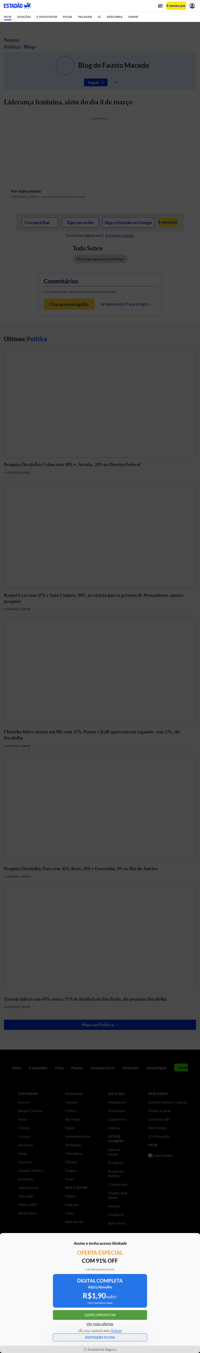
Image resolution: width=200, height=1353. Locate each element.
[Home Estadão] (17, 6)
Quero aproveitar (100, 1315)
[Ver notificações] (192, 5)
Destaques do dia (100, 1337)
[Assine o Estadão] (176, 5)
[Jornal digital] (160, 5)
